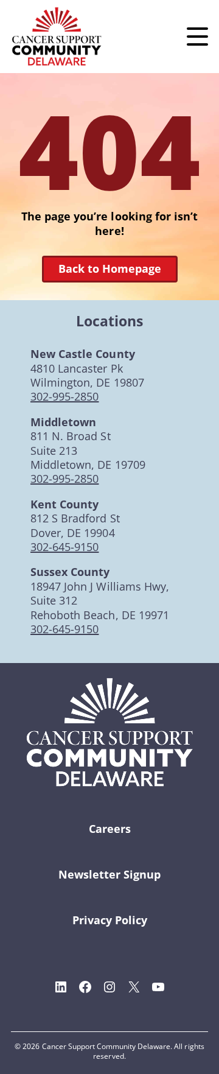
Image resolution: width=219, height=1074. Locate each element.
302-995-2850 (64, 396)
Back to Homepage (109, 268)
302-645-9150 (64, 546)
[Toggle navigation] (197, 36)
